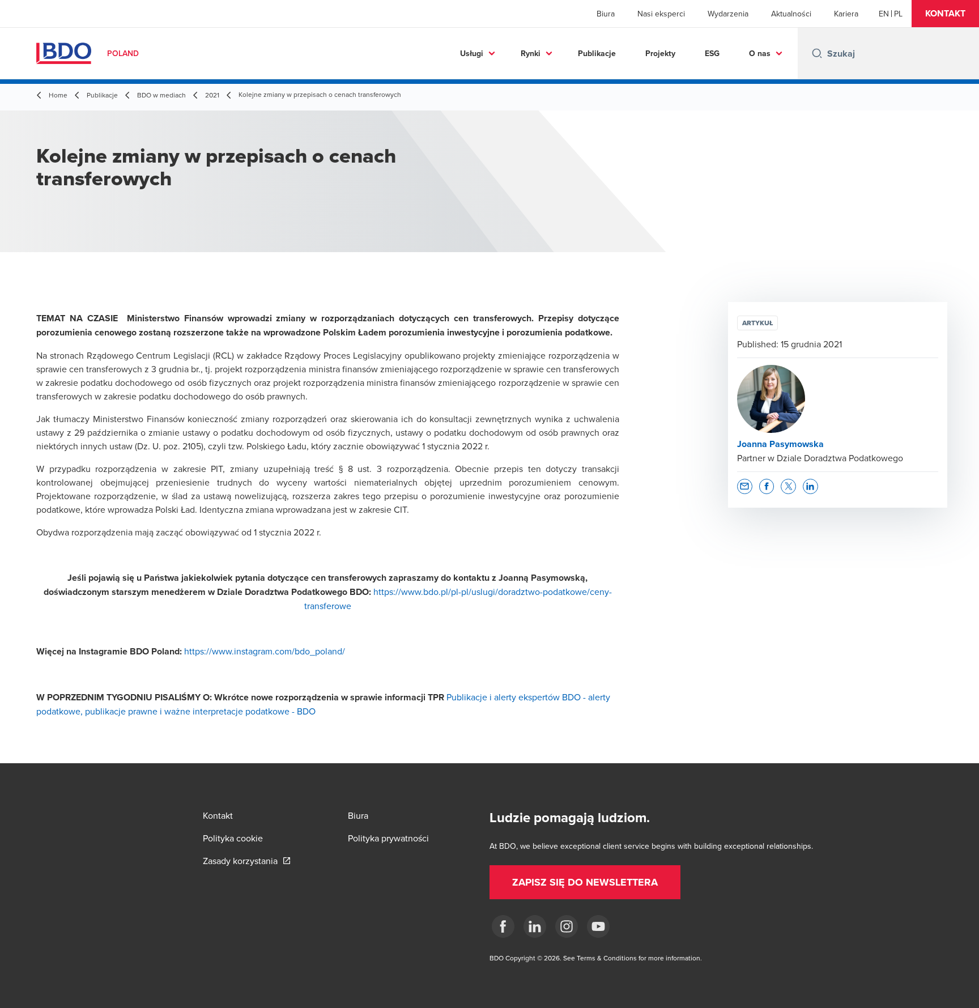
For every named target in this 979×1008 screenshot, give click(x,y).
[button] (945, 13)
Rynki (530, 53)
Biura (606, 13)
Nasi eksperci (661, 13)
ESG (712, 53)
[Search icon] (817, 53)
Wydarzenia (728, 13)
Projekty (660, 53)
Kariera (846, 13)
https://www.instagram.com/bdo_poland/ (264, 651)
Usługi (471, 53)
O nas (760, 53)
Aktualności (791, 13)
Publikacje (597, 53)
